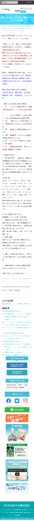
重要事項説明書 (19, 512)
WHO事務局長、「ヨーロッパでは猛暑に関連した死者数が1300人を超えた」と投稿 (17, 316)
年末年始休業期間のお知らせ (14, 333)
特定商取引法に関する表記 (20, 509)
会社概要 (11, 512)
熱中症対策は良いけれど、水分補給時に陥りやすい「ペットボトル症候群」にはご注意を (18, 347)
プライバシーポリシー (7, 509)
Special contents (25, 287)
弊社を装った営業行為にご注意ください (18, 355)
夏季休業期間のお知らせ (12, 311)
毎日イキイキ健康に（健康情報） (11, 290)
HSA (16, 287)
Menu (30, 2)
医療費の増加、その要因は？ (14, 352)
